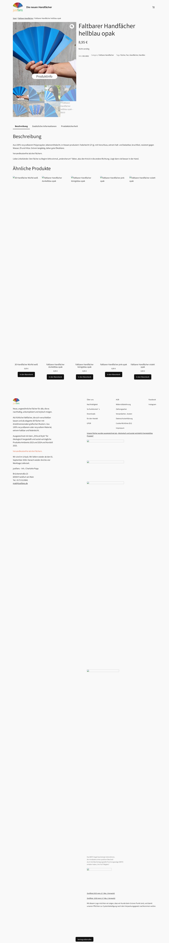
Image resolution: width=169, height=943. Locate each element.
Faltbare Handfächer (25, 18)
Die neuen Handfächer (39, 7)
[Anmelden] (147, 7)
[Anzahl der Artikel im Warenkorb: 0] (153, 7)
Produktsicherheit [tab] (69, 126)
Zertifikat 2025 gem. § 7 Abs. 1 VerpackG (101, 893)
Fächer (122, 55)
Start (15, 18)
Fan (127, 55)
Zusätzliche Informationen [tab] (44, 126)
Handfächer (134, 55)
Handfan (142, 55)
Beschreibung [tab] (21, 126)
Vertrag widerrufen (84, 939)
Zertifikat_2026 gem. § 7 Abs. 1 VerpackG (101, 898)
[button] (72, 26)
